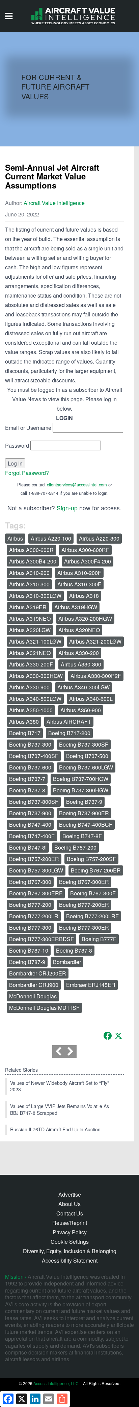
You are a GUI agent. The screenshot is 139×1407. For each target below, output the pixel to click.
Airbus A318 (84, 595)
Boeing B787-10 (28, 950)
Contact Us (69, 1213)
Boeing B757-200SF (91, 859)
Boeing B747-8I (28, 847)
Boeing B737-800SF (33, 801)
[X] (118, 1035)
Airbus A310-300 (29, 584)
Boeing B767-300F (93, 893)
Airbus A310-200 (29, 573)
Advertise (69, 1194)
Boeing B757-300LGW (36, 870)
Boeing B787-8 (74, 950)
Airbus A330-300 (81, 664)
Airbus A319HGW (75, 607)
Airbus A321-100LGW (35, 641)
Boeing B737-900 (30, 813)
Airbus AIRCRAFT (69, 721)
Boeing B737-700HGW (80, 779)
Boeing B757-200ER (34, 859)
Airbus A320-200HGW (85, 618)
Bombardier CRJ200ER (37, 973)
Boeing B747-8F (82, 836)
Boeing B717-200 (69, 733)
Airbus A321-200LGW (95, 641)
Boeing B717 (24, 733)
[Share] (62, 1399)
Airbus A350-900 (80, 710)
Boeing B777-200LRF (92, 916)
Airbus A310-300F (79, 584)
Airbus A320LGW (30, 630)
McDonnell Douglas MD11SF (44, 1007)
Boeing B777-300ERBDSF (41, 939)
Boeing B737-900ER (84, 813)
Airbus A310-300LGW (35, 595)
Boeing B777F (99, 939)
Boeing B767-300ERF (35, 893)
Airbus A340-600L (91, 698)
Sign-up (67, 508)
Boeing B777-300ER (84, 927)
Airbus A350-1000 (31, 710)
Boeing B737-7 (27, 779)
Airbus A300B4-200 (32, 561)
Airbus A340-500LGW (35, 698)
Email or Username (28, 428)
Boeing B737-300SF (83, 744)
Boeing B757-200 (75, 847)
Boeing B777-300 (30, 927)
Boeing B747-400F (32, 836)
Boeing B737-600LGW (86, 767)
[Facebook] (107, 1035)
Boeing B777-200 (30, 904)
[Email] (48, 1399)
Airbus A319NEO (30, 618)
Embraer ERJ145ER (90, 985)
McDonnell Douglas (33, 996)
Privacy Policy (70, 1232)
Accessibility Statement (70, 1260)
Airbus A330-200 (78, 653)
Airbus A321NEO (30, 653)
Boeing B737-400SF (33, 756)
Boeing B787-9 (27, 962)
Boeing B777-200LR (33, 916)
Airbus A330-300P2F (96, 676)
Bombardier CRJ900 (33, 985)
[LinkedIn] (35, 1399)
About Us (69, 1204)
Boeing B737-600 (30, 767)
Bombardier (67, 962)
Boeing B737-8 (27, 790)
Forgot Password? (27, 473)
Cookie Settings (70, 1241)
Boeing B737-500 (87, 756)
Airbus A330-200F (31, 664)
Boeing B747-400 (30, 824)
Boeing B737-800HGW (80, 790)
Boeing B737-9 (84, 801)
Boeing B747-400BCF (85, 824)
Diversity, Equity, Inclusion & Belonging (69, 1251)
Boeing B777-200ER (84, 904)
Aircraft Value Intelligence (54, 203)
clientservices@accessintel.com (77, 484)
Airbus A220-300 (99, 538)
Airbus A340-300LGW (83, 687)
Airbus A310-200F (79, 573)
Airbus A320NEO (79, 630)
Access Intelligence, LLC (56, 1383)
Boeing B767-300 (30, 882)
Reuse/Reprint (69, 1223)
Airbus (15, 538)
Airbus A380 (24, 721)
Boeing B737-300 (30, 744)
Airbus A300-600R (31, 550)
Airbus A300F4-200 (87, 561)
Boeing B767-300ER (84, 882)
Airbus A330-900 (29, 687)
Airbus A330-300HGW (36, 676)
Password (17, 445)
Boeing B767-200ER (96, 870)
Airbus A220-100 (51, 538)
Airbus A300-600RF (85, 550)
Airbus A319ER (28, 607)
